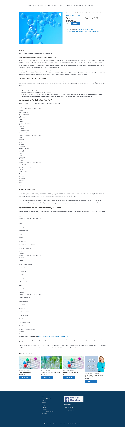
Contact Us (54, 5)
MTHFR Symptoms (38, 5)
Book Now (90, 5)
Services (47, 5)
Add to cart (75, 23)
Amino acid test (95, 31)
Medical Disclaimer (69, 410)
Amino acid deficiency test (85, 31)
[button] (96, 5)
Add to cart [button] (25, 377)
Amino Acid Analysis (73, 31)
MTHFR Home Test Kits (80, 5)
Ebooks (45, 409)
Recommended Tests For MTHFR (77, 12)
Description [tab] (22, 50)
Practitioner (46, 407)
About (68, 5)
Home (29, 5)
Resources (62, 5)
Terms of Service (68, 407)
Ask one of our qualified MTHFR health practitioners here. (53, 336)
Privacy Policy (67, 404)
